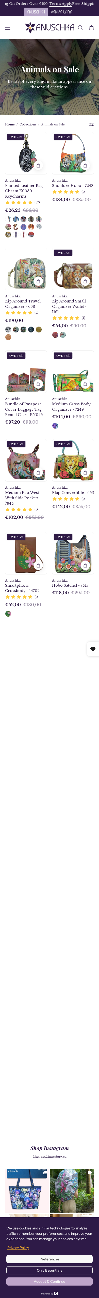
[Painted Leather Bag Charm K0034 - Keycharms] (16, 234)
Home (10, 124)
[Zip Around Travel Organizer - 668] (8, 329)
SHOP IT (27, 1191)
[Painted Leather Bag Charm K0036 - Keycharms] (8, 227)
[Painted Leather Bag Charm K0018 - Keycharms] (23, 219)
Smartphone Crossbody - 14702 (22, 588)
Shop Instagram (49, 1147)
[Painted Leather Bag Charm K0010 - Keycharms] (8, 219)
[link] (27, 1191)
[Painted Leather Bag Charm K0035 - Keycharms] (31, 234)
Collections (28, 124)
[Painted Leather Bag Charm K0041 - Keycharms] (39, 227)
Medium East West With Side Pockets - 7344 (23, 498)
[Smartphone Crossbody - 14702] (8, 614)
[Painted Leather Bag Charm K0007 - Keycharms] (16, 219)
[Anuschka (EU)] (49, 27)
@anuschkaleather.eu (50, 1156)
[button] (80, 27)
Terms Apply (47, 4)
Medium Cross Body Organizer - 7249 (71, 407)
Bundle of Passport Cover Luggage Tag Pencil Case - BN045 (24, 409)
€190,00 (14, 320)
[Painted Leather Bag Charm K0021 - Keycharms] (23, 234)
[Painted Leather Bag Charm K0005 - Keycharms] (39, 219)
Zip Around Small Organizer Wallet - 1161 (69, 306)
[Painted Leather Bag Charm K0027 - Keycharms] (16, 227)
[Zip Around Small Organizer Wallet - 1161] (55, 335)
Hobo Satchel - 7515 (70, 585)
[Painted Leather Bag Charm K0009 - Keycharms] (23, 227)
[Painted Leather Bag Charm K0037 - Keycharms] (8, 234)
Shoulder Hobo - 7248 (72, 185)
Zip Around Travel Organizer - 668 (23, 304)
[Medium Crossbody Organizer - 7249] (55, 426)
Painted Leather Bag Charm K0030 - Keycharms (24, 191)
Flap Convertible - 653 (73, 492)
